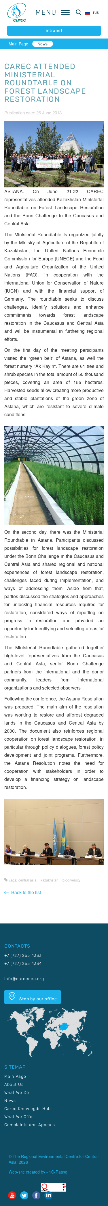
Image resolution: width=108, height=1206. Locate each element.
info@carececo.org (24, 978)
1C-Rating (58, 1172)
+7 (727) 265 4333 (23, 955)
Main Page (18, 44)
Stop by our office (37, 998)
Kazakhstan (49, 880)
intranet (54, 30)
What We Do (16, 1092)
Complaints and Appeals (29, 1124)
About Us (14, 1084)
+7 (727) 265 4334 (23, 963)
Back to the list (25, 892)
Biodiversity (71, 880)
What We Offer (19, 1116)
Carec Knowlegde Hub (27, 1108)
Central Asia (27, 880)
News (42, 44)
